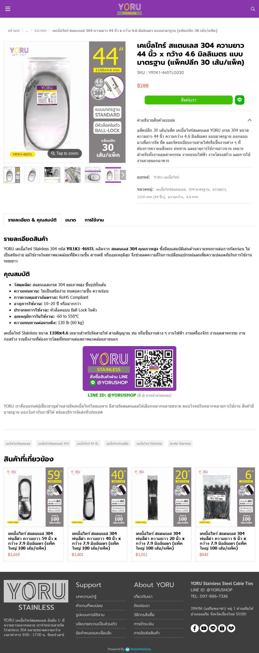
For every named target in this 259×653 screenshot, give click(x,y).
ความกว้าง (176, 196)
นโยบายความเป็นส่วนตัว (96, 624)
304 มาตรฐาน (199, 189)
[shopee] (222, 628)
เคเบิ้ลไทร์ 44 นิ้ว (87, 443)
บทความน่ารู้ (86, 597)
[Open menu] (8, 9)
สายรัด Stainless (180, 443)
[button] (252, 8)
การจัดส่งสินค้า (147, 633)
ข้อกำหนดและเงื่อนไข (93, 633)
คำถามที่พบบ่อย (89, 606)
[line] (213, 628)
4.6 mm (40, 30)
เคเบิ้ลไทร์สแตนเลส (171, 189)
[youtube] (204, 628)
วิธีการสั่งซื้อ (144, 615)
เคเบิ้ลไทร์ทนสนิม (117, 443)
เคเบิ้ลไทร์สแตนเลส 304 (53, 443)
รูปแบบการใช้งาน (90, 615)
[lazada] (231, 628)
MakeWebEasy (141, 649)
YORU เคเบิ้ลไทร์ (166, 177)
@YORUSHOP (121, 394)
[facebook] (195, 628)
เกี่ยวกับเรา (143, 597)
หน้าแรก (14, 30)
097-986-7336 (214, 596)
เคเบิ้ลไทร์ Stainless (149, 443)
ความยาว (219, 189)
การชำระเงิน (144, 624)
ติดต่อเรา (188, 100)
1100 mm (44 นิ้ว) (151, 196)
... (27, 30)
